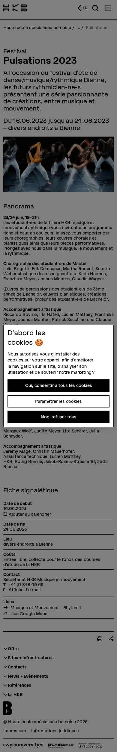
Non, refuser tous (58, 416)
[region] (58, 376)
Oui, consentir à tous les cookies (58, 385)
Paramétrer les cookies (58, 401)
